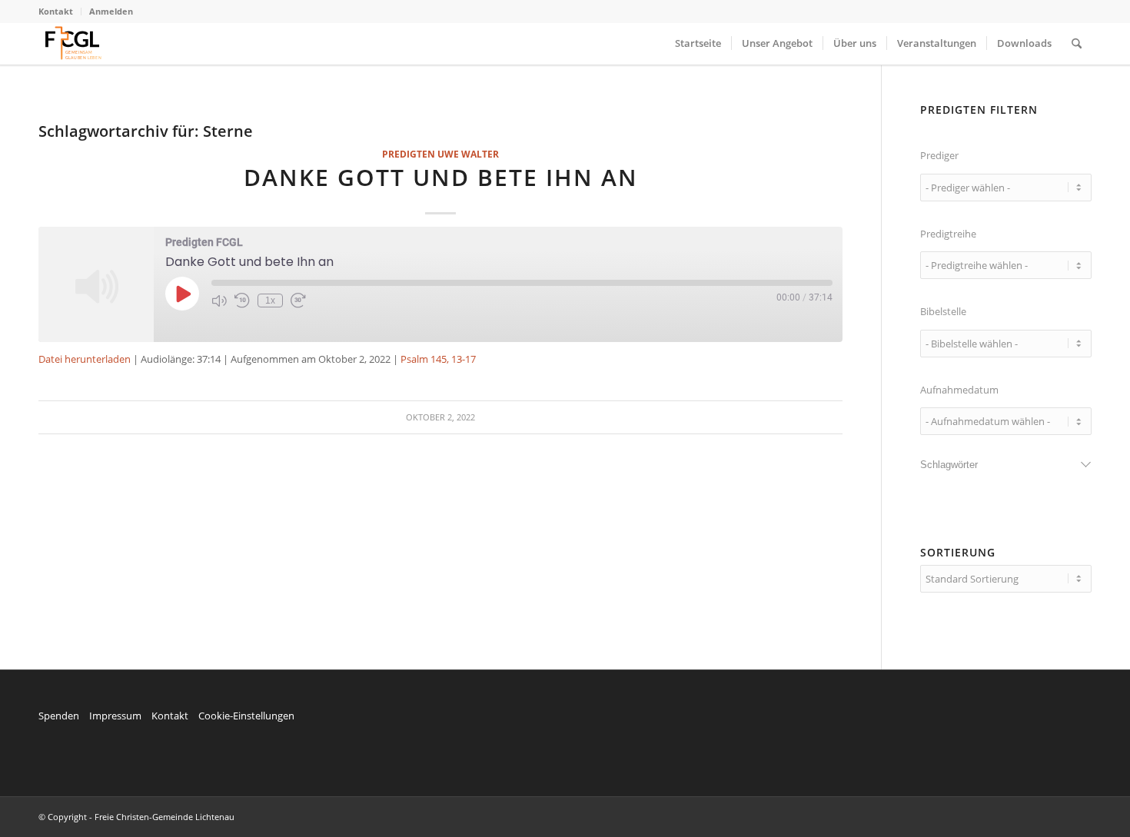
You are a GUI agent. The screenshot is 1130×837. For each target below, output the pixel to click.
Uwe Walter (468, 154)
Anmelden (111, 11)
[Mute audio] (219, 300)
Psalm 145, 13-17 (438, 359)
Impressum (115, 715)
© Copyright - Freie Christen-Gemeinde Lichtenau (136, 816)
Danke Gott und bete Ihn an (441, 177)
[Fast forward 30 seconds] (298, 300)
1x (270, 300)
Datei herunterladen (84, 359)
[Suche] (1077, 43)
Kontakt (55, 11)
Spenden (58, 715)
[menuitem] (59, 11)
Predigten (408, 154)
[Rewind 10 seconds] (242, 300)
